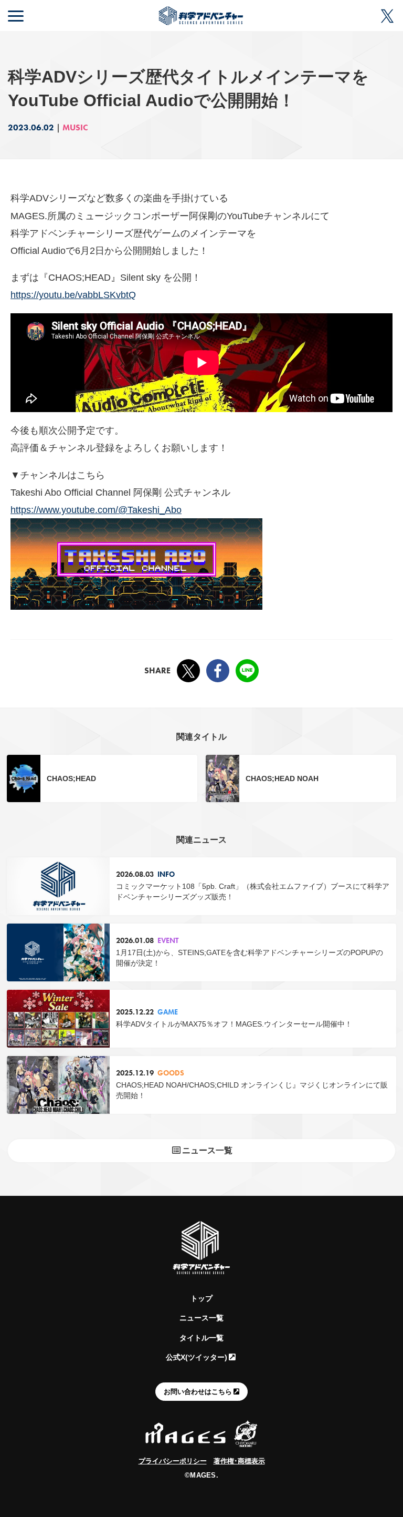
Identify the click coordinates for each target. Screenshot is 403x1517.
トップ (201, 1298)
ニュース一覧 (201, 1318)
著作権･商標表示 (239, 1461)
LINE (247, 670)
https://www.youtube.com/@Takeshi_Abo (96, 509)
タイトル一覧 (201, 1338)
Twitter (188, 670)
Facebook (217, 670)
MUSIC (75, 127)
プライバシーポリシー (173, 1461)
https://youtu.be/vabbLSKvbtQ (73, 294)
